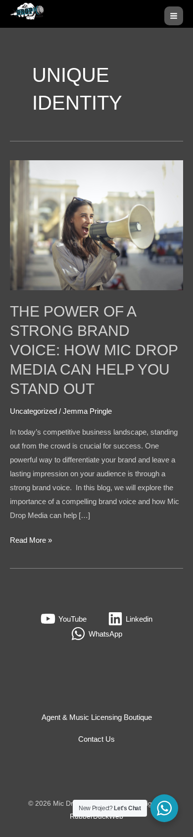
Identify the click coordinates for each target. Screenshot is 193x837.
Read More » (31, 538)
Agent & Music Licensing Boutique (97, 717)
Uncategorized (33, 411)
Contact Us (96, 739)
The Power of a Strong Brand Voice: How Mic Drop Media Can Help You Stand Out (94, 350)
